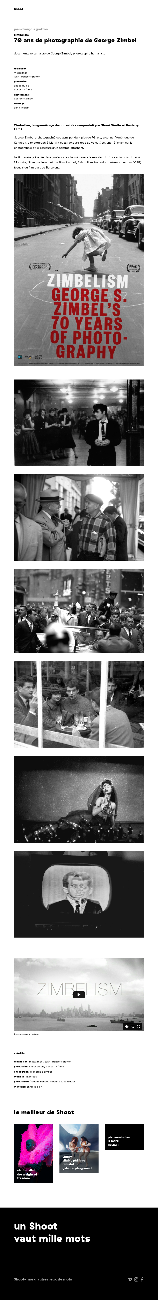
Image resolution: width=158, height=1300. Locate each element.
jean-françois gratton (31, 29)
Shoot (18, 9)
